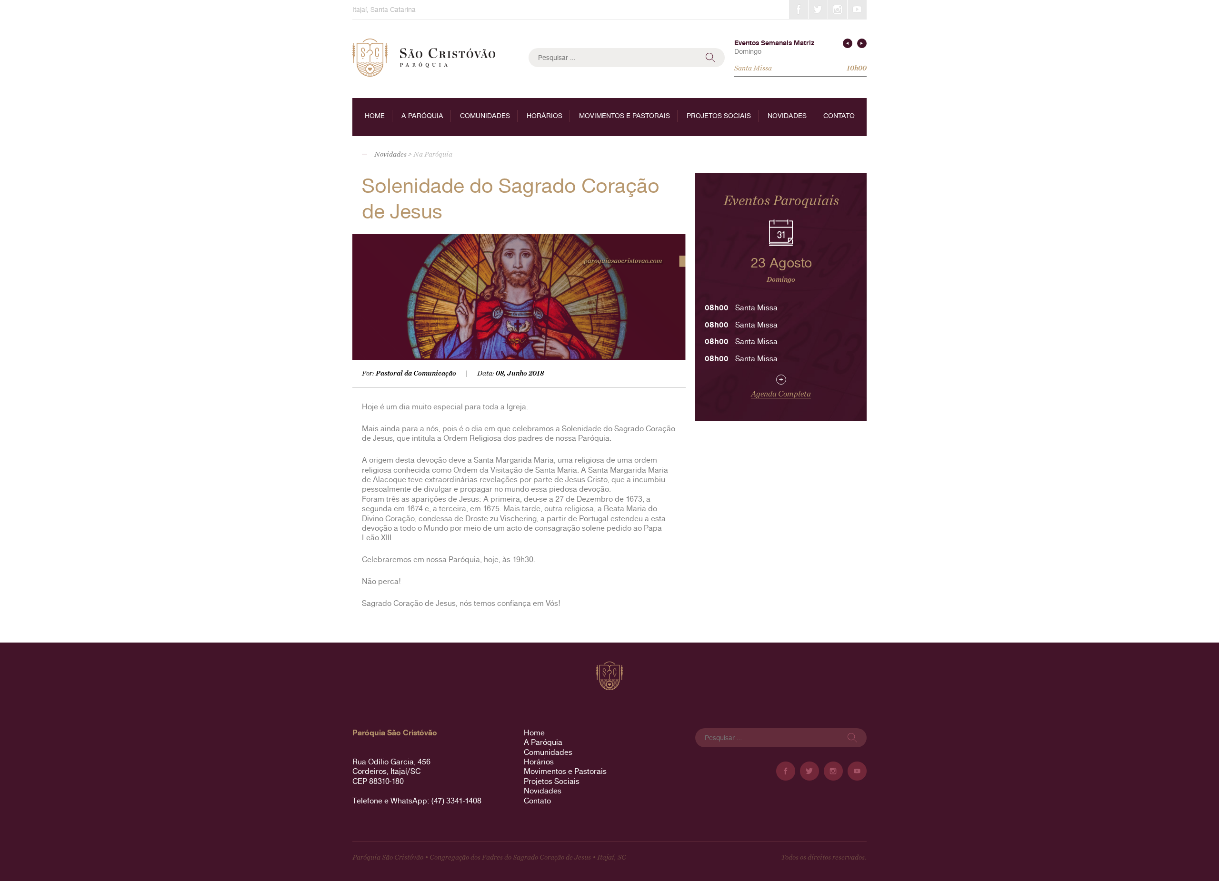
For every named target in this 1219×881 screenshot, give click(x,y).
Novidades (787, 115)
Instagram (837, 9)
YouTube (857, 9)
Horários (544, 115)
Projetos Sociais (719, 115)
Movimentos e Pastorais (624, 115)
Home (375, 115)
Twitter (818, 9)
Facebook (798, 9)
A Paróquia (422, 115)
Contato (839, 115)
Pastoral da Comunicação (416, 373)
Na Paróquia (432, 154)
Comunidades (485, 115)
